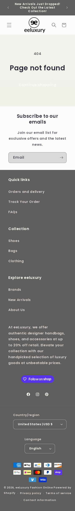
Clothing (16, 261)
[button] (9, 25)
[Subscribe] (61, 157)
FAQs (13, 212)
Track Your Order (24, 202)
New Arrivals (19, 300)
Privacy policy (30, 493)
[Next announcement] (67, 7)
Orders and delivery (26, 192)
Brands (14, 289)
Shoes (13, 241)
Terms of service (58, 493)
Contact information (39, 500)
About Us (16, 310)
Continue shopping (37, 84)
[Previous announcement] (8, 7)
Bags (13, 251)
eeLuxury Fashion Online (34, 487)
